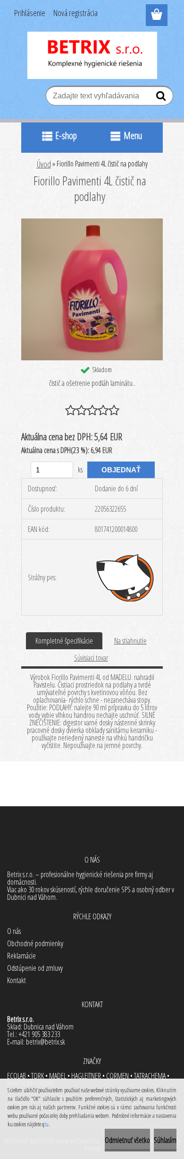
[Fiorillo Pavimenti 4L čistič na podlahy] (92, 222)
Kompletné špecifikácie (64, 641)
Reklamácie (21, 955)
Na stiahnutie (130, 641)
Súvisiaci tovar (91, 658)
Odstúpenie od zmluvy (35, 968)
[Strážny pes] (125, 577)
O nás (14, 931)
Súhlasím (165, 1140)
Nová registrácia (75, 12)
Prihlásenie (29, 12)
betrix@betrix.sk (45, 1042)
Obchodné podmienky (35, 943)
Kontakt (16, 980)
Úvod (44, 164)
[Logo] (92, 55)
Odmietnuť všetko (127, 1140)
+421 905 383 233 (39, 1034)
